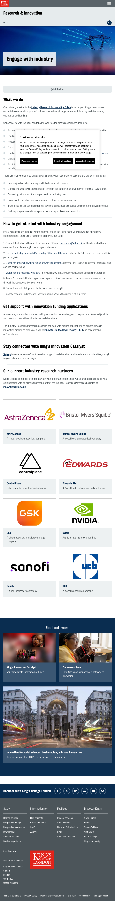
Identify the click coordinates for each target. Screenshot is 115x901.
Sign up (7, 354)
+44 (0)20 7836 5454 (13, 861)
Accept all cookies (85, 161)
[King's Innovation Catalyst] (29, 647)
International (15, 832)
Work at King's (96, 837)
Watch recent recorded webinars (23, 273)
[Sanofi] (29, 566)
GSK (9, 533)
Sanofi (10, 586)
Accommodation (69, 823)
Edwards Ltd (70, 483)
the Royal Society (67, 330)
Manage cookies (101, 896)
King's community (96, 842)
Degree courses (15, 818)
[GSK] (29, 513)
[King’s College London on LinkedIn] (84, 791)
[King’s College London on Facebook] (57, 791)
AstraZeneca (14, 434)
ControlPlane (14, 483)
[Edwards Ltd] (85, 464)
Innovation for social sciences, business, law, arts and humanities (44, 752)
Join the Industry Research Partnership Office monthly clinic (37, 253)
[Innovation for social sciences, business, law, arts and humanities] (57, 717)
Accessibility (84, 896)
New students (42, 818)
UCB (65, 586)
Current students (42, 823)
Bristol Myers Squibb (74, 434)
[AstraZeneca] (29, 414)
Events (96, 823)
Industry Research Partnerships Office (51, 107)
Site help (72, 896)
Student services (69, 818)
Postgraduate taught (15, 823)
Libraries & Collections (69, 828)
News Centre (96, 818)
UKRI (80, 330)
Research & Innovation (22, 13)
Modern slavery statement (52, 896)
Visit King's (96, 832)
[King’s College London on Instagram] (75, 791)
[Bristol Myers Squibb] (85, 414)
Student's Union (96, 828)
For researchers (72, 667)
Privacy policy (30, 896)
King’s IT (69, 832)
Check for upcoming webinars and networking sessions (34, 263)
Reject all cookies (62, 161)
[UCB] (85, 566)
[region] (57, 149)
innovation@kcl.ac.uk (71, 243)
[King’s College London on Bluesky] (102, 791)
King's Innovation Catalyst (21, 667)
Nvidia (66, 533)
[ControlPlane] (29, 464)
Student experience (15, 842)
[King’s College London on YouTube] (93, 791)
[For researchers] (85, 647)
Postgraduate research (15, 828)
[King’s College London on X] (66, 791)
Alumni (42, 832)
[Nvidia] (85, 513)
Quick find (56, 89)
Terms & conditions (12, 896)
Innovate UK (50, 330)
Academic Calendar (69, 837)
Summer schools (15, 837)
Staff (42, 828)
